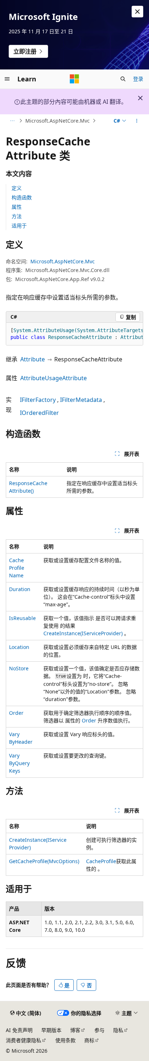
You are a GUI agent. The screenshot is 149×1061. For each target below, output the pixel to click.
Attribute (32, 359)
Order (16, 712)
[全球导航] (7, 78)
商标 (89, 1040)
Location (19, 647)
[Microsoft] (74, 79)
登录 (138, 78)
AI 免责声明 (19, 1030)
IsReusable (22, 618)
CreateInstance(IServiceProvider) (83, 633)
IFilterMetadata (81, 400)
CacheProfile (101, 861)
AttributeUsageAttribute (53, 378)
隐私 (118, 1030)
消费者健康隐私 (23, 1040)
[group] (74, 334)
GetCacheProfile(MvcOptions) (44, 861)
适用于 (19, 225)
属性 (17, 206)
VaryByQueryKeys (19, 763)
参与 (99, 1030)
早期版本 (51, 1030)
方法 (17, 216)
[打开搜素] (123, 78)
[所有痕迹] (12, 121)
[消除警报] (137, 11)
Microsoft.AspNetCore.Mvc (57, 120)
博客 (75, 1030)
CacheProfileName (16, 568)
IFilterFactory (38, 400)
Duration (19, 589)
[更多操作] (137, 121)
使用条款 (65, 1040)
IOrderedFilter (39, 413)
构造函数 (22, 197)
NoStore (19, 668)
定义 (17, 187)
